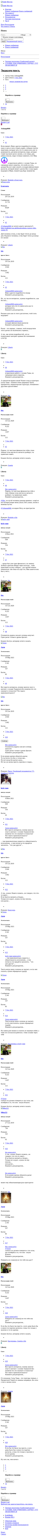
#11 (6, 824)
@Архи (3, 1099)
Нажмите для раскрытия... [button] (14, 295)
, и (17, 1341)
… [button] (6, 91)
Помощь (8, 1527)
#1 (6, 142)
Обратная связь (10, 1521)
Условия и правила (12, 1523)
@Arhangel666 (6, 226)
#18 (6, 1313)
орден (25, 81)
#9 (6, 683)
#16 (6, 1149)
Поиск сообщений (25, 11)
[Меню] (2, 4)
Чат (7, 21)
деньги (12, 81)
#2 (6, 222)
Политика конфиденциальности (16, 1525)
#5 (6, 447)
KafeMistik (9, 1515)
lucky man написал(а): (13, 956)
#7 (6, 560)
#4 (6, 367)
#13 (6, 952)
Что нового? (9, 13)
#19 (6, 1361)
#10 (6, 737)
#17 (6, 1243)
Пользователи (10, 17)
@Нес (3, 500)
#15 (6, 1095)
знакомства (19, 81)
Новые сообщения (11, 11)
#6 (6, 485)
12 (6, 104)
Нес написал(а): (11, 489)
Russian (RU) (9, 1517)
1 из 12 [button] (3, 109)
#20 (6, 1442)
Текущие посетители (12, 19)
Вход (2, 53)
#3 (6, 287)
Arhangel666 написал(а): (14, 291)
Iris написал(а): (10, 1152)
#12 (6, 889)
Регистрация (5, 57)
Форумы (8, 9)
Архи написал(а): (11, 828)
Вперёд (3, 107)
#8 (6, 632)
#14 (6, 1016)
